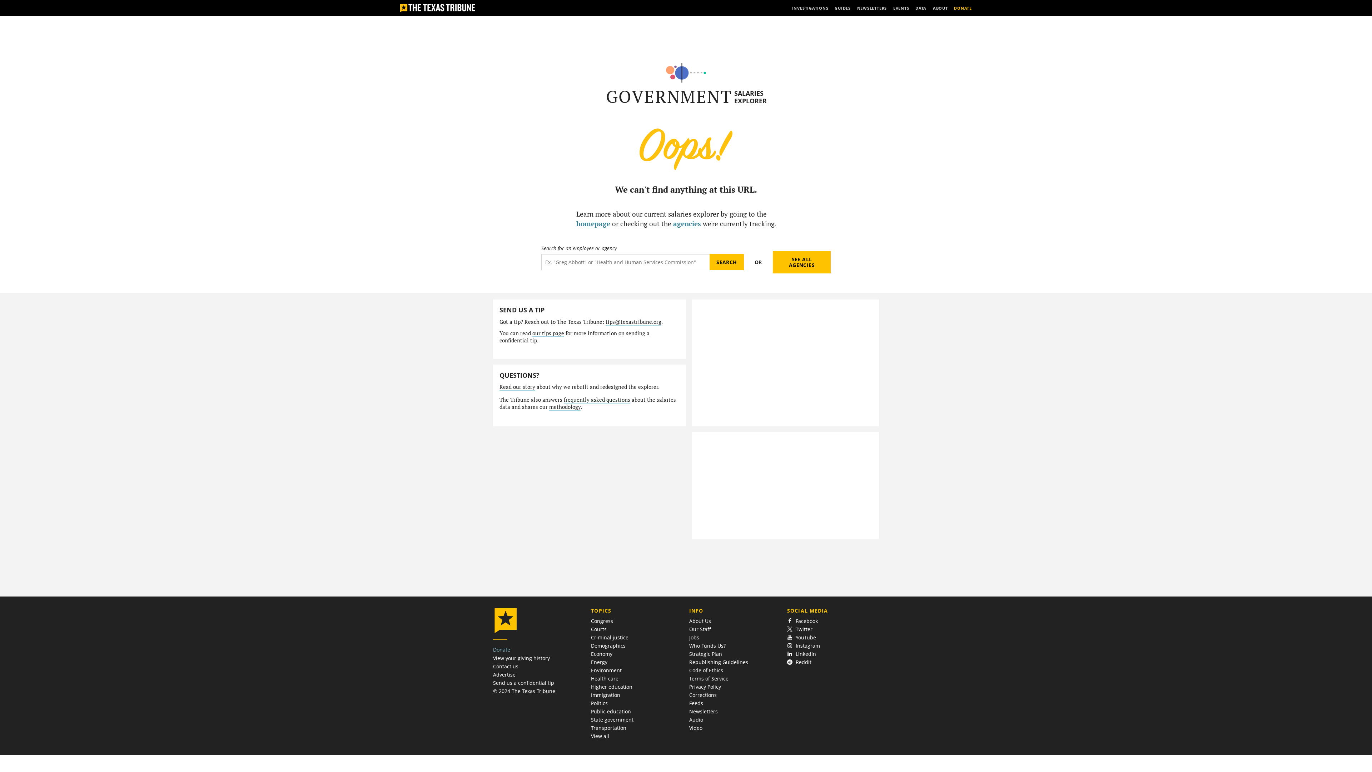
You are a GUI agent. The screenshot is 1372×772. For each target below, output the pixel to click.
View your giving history (521, 658)
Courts (599, 629)
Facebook (807, 621)
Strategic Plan (705, 653)
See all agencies (802, 262)
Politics (599, 703)
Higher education (611, 686)
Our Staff (700, 629)
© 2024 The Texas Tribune (524, 691)
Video (695, 727)
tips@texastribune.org (633, 321)
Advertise (504, 674)
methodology (565, 407)
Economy (601, 653)
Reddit (803, 662)
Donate (501, 649)
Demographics (608, 645)
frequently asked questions (597, 399)
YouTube (806, 637)
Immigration (605, 695)
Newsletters (703, 711)
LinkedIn (806, 653)
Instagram (808, 645)
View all (600, 736)
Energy (599, 662)
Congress (602, 621)
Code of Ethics (706, 670)
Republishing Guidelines (718, 662)
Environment (606, 670)
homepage (593, 223)
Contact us (505, 666)
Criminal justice (609, 637)
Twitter (804, 629)
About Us (700, 621)
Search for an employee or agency (579, 248)
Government (669, 97)
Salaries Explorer (750, 97)
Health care (604, 678)
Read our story (517, 386)
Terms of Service (709, 678)
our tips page (548, 333)
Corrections (703, 695)
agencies (687, 223)
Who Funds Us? (707, 645)
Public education (611, 711)
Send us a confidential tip (523, 682)
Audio (696, 719)
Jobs (694, 637)
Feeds (696, 703)
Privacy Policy (705, 686)
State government (612, 719)
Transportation (608, 727)
